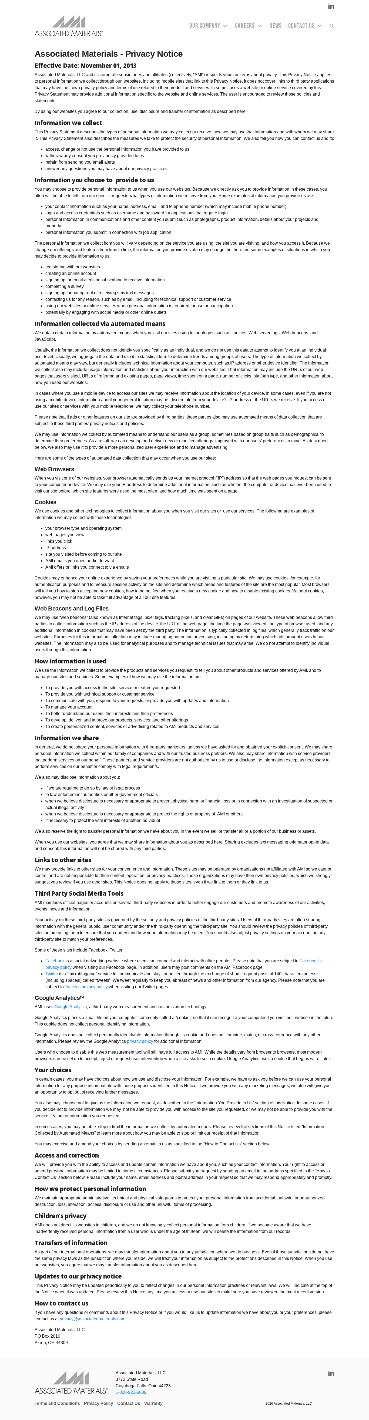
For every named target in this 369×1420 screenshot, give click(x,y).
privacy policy (140, 1041)
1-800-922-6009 (131, 1392)
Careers (245, 26)
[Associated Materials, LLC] (71, 26)
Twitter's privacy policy (86, 986)
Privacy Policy (98, 1403)
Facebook (55, 961)
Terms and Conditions (57, 1403)
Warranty (153, 1403)
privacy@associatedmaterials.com (92, 1319)
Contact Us (301, 26)
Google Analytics (71, 1006)
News (276, 26)
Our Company (204, 26)
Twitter (51, 974)
